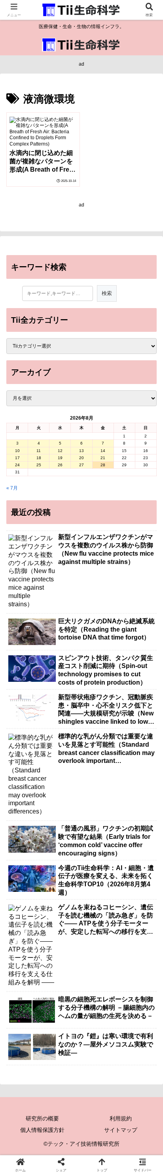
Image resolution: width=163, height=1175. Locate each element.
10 (17, 450)
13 (81, 450)
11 (38, 450)
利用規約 (121, 1118)
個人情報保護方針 (42, 1130)
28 (102, 465)
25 (38, 465)
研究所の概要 (42, 1118)
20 (81, 458)
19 (60, 458)
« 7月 (12, 488)
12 (60, 450)
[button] (146, 945)
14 (102, 450)
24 (17, 465)
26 (60, 465)
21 (102, 458)
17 (17, 458)
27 (81, 465)
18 (38, 458)
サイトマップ (120, 1130)
